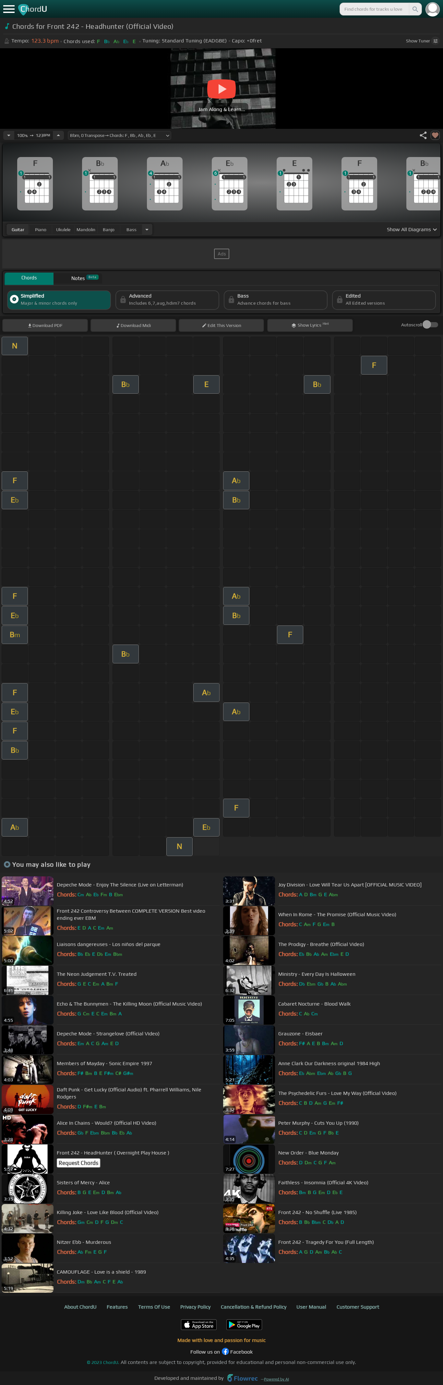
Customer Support (358, 1307)
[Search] (415, 9)
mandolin (86, 229)
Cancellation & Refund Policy (253, 1307)
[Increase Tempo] (58, 135)
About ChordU (80, 1307)
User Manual (311, 1307)
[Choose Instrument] (147, 229)
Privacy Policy (195, 1307)
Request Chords (78, 1163)
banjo (108, 229)
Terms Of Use (154, 1307)
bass (131, 229)
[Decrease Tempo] (8, 135)
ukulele (63, 229)
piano (40, 229)
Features (117, 1307)
